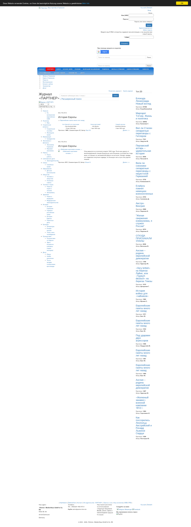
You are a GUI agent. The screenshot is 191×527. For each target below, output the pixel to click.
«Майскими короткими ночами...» (71, 149)
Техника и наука (48, 184)
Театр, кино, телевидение (51, 233)
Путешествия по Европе (51, 239)
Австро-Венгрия (140, 204)
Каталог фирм (67, 69)
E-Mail (126, 37)
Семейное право (50, 166)
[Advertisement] (95, 106)
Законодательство (53, 161)
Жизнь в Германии (118, 69)
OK (182, 3)
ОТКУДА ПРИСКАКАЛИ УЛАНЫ (144, 238)
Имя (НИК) (124, 15)
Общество (46, 175)
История (45, 204)
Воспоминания (45, 73)
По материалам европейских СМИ (51, 116)
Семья (45, 163)
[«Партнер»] (43, 8)
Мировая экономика (50, 150)
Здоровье (46, 194)
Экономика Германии (50, 146)
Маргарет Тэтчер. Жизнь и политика (144, 115)
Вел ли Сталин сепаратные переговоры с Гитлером (144, 131)
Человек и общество (50, 178)
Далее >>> (126, 130)
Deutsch (149, 8)
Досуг (82, 73)
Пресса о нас (108, 503)
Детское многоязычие (51, 172)
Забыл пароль (147, 30)
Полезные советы (50, 182)
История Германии (50, 207)
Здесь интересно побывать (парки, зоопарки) (50, 246)
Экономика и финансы (47, 142)
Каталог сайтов (59, 73)
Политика (46, 121)
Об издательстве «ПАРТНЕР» (92, 503)
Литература (50, 226)
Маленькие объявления (91, 69)
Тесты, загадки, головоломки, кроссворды (51, 263)
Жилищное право (50, 134)
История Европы (49, 217)
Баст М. (88, 130)
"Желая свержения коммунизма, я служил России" (144, 221)
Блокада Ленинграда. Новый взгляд (143, 100)
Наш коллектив (118, 503)
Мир (48, 123)
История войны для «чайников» (142, 293)
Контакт (79, 503)
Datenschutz (72, 503)
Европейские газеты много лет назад (72, 120)
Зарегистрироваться (145, 28)
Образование (47, 169)
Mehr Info (85, 3)
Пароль (125, 19)
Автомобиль (51, 192)
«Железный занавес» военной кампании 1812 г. (142, 402)
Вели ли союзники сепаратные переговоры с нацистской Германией (143, 169)
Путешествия (47, 236)
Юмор (49, 254)
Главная (41, 69)
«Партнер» (50, 69)
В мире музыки (49, 229)
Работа (45, 153)
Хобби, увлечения (50, 257)
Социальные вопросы (47, 126)
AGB (125, 503)
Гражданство (51, 139)
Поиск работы (49, 156)
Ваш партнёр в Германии (56, 8)
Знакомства (72, 73)
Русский (143, 8)
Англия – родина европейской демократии (143, 254)
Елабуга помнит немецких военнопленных (144, 189)
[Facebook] (136, 509)
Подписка (105, 69)
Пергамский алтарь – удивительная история (143, 149)
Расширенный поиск (70, 98)
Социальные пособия (51, 130)
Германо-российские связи (50, 212)
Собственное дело (49, 159)
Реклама (78, 69)
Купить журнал (128, 91)
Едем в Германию (133, 69)
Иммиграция (47, 137)
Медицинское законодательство (52, 201)
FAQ (130, 503)
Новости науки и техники (49, 188)
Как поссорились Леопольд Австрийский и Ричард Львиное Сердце (144, 425)
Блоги (58, 69)
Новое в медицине (50, 197)
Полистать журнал (114, 91)
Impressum (63, 503)
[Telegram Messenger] (124, 509)
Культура (46, 224)
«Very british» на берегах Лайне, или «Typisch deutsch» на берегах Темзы (144, 274)
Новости (145, 69)
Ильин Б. (88, 162)
